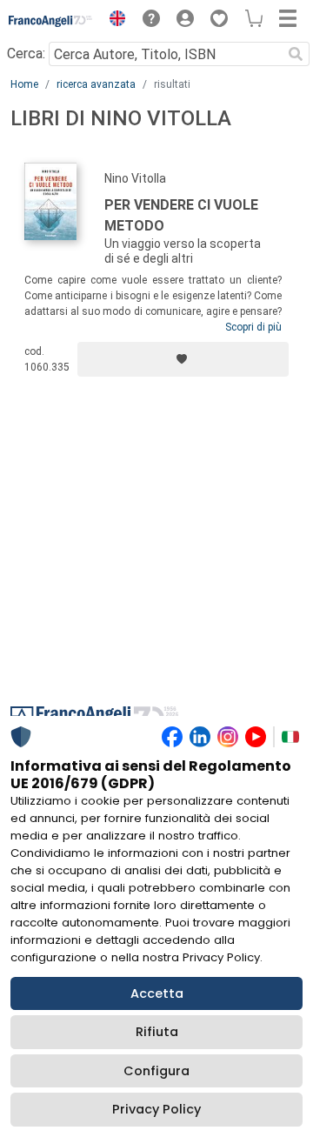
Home (24, 84)
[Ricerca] (296, 54)
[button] (113, 21)
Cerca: (26, 53)
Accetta (156, 993)
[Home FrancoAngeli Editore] (51, 21)
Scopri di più (253, 327)
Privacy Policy (156, 1109)
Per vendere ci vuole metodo (181, 215)
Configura (156, 1071)
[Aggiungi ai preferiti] (183, 359)
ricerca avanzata (96, 84)
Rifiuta (157, 1031)
